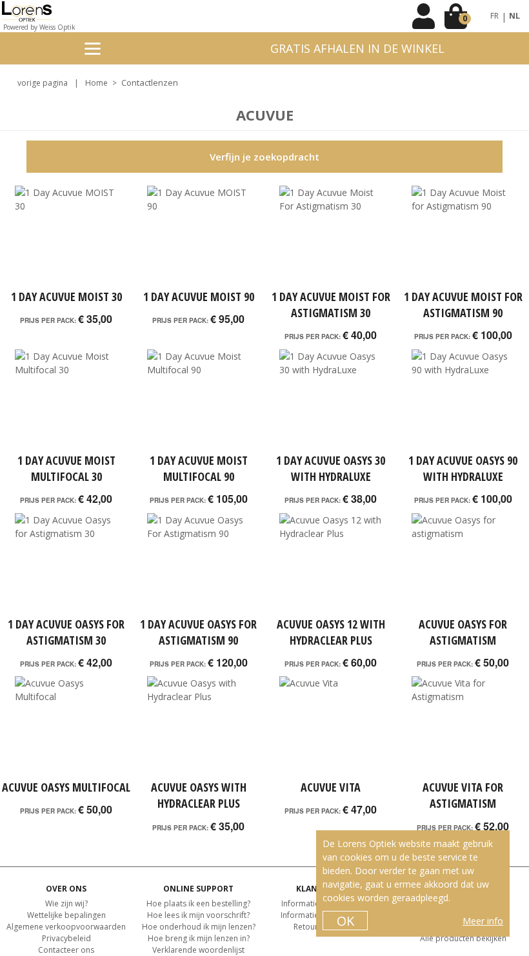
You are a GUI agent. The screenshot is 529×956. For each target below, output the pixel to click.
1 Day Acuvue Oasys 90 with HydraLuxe (462, 468)
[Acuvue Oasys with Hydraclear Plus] (198, 727)
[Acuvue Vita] (330, 727)
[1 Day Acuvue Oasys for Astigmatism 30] (66, 564)
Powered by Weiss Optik (39, 27)
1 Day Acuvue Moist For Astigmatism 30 (331, 304)
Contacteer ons (66, 949)
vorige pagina (42, 82)
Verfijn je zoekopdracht (264, 156)
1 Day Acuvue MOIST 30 (66, 296)
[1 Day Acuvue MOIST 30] (66, 237)
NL (514, 15)
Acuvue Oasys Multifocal (66, 787)
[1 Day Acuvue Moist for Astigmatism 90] (463, 237)
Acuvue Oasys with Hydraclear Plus (198, 795)
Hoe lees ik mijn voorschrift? (198, 915)
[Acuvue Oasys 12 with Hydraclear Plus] (330, 564)
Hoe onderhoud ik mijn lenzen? (198, 926)
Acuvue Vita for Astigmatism (463, 795)
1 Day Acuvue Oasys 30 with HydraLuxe (330, 468)
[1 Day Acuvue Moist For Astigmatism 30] (330, 237)
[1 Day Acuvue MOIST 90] (198, 237)
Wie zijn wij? (66, 903)
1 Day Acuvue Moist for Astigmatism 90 (463, 304)
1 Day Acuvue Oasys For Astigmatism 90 (198, 632)
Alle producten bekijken (463, 938)
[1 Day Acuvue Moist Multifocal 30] (66, 401)
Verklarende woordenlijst (198, 949)
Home (96, 82)
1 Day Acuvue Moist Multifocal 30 (66, 468)
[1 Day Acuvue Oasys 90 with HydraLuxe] (463, 401)
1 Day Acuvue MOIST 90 (198, 296)
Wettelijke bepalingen (66, 915)
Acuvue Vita (331, 787)
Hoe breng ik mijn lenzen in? (199, 938)
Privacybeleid (66, 938)
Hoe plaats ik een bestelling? (198, 903)
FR (494, 15)
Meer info (483, 921)
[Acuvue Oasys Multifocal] (66, 727)
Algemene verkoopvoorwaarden (66, 926)
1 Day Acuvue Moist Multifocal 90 (199, 468)
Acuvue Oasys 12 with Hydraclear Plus (331, 632)
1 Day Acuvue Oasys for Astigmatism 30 (66, 632)
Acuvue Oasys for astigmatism (463, 632)
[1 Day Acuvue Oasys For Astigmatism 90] (198, 564)
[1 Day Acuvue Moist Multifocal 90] (198, 401)
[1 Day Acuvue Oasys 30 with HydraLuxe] (330, 401)
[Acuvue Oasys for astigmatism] (463, 564)
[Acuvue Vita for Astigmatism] (463, 727)
